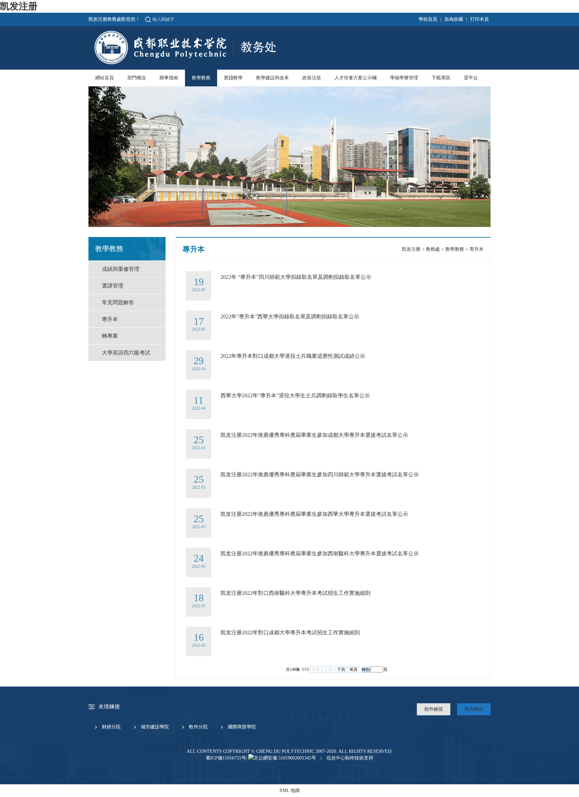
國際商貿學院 (242, 726)
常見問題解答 (118, 302)
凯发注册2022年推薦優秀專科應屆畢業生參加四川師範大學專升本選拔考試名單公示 (319, 474)
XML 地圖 (289, 790)
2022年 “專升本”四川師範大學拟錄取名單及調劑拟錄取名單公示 (295, 277)
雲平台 (471, 77)
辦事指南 (168, 77)
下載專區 (441, 77)
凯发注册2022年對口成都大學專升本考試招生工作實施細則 (290, 632)
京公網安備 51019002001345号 (285, 758)
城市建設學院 (155, 726)
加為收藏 (453, 19)
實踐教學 (233, 77)
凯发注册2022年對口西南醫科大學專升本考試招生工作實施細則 (295, 593)
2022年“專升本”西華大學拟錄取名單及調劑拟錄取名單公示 (289, 316)
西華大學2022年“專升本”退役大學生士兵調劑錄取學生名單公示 (295, 395)
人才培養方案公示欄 (355, 77)
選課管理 (112, 286)
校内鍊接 (473, 709)
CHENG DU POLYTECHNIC (285, 751)
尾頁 (353, 669)
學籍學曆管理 (404, 77)
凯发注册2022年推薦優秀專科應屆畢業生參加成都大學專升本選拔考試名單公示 (314, 435)
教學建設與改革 (272, 77)
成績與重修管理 (120, 269)
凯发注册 (19, 6)
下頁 (341, 669)
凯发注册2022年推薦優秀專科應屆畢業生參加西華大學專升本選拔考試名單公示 (314, 514)
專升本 (110, 319)
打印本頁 (479, 19)
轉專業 (110, 336)
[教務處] (184, 64)
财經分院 (111, 726)
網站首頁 (104, 77)
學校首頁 (428, 19)
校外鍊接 (433, 709)
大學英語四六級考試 (126, 352)
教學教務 (201, 77)
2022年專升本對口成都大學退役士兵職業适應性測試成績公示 (292, 356)
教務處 (433, 249)
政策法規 (311, 77)
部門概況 (136, 77)
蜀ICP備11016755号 (226, 758)
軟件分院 (198, 726)
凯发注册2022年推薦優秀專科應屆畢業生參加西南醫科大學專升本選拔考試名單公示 (319, 553)
